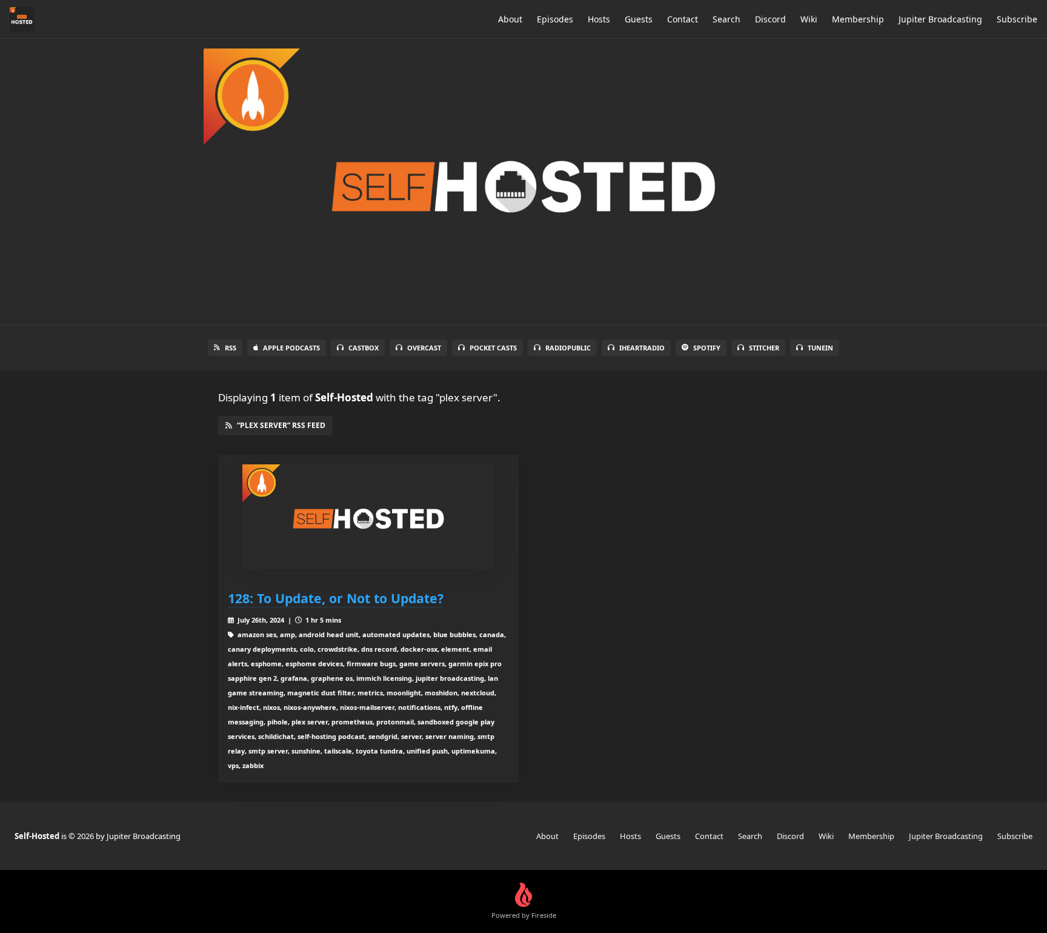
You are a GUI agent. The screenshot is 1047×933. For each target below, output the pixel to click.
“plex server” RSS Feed (281, 425)
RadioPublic (568, 347)
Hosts (599, 19)
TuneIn (820, 347)
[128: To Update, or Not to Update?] (368, 516)
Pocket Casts (493, 347)
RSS (230, 347)
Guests (639, 19)
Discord (770, 19)
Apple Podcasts (291, 347)
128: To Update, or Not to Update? (336, 598)
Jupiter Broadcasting (940, 19)
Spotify (706, 347)
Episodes (555, 19)
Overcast (424, 347)
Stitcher (764, 347)
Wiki (808, 19)
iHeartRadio (642, 347)
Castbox (363, 347)
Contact (682, 19)
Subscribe (1017, 19)
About (510, 19)
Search (726, 19)
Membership (858, 19)
